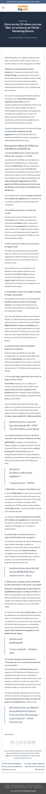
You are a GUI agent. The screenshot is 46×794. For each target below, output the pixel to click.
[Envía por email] (25, 742)
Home (7, 785)
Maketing (9, 787)
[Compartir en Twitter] (21, 742)
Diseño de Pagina (18, 785)
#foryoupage (31, 714)
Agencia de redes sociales (30, 753)
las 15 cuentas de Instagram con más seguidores (23, 131)
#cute (12, 714)
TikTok (7, 69)
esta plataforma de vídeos (27, 95)
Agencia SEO (10, 756)
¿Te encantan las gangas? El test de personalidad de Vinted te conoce (12, 766)
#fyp (31, 571)
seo (30, 758)
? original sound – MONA (21, 483)
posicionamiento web (21, 758)
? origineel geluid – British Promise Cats (24, 718)
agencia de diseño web (13, 753)
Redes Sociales (20, 787)
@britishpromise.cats (19, 707)
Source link (9, 734)
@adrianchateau (17, 568)
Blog (30, 787)
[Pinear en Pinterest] (29, 742)
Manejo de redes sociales (31, 756)
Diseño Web (23, 21)
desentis (34, 37)
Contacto (37, 787)
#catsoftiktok (15, 711)
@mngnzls (14, 469)
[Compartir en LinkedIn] (34, 742)
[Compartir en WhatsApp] (12, 742)
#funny (32, 711)
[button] (3, 7)
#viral (26, 711)
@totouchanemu (17, 421)
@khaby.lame (15, 639)
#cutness (19, 714)
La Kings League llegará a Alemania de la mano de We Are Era (34, 766)
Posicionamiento (33, 785)
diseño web (19, 756)
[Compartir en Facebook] (17, 742)
